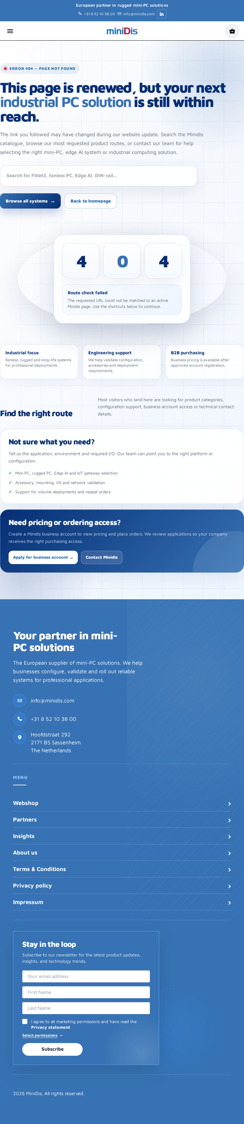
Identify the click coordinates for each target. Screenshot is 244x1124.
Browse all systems (30, 200)
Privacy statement (50, 1027)
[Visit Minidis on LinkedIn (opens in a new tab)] (161, 14)
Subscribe (53, 1049)
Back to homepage (91, 200)
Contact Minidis (102, 557)
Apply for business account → (43, 557)
